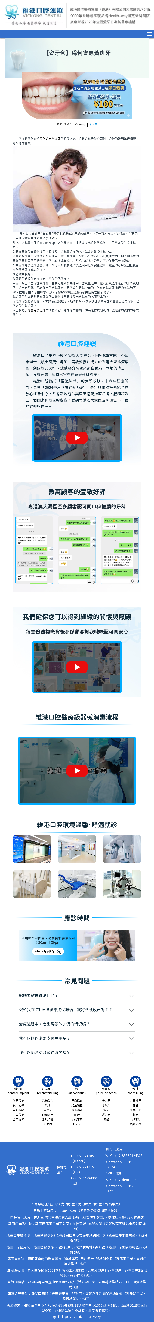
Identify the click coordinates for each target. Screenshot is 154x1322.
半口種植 (18, 1115)
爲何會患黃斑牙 (50, 139)
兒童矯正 (77, 1105)
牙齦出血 (135, 1110)
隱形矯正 (77, 1110)
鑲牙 (106, 1110)
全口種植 (18, 1119)
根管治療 (135, 1124)
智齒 (135, 1105)
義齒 (106, 1119)
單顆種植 (18, 1110)
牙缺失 (106, 1105)
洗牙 (48, 1105)
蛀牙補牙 (135, 1100)
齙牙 (77, 1115)
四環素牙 (47, 1115)
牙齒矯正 (77, 1100)
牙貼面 (48, 1124)
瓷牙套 (93, 124)
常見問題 (47, 1119)
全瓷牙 (106, 1100)
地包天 (77, 1124)
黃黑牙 (48, 1110)
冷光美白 (47, 1100)
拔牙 (135, 1115)
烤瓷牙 (106, 1115)
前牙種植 (18, 1100)
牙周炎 (135, 1119)
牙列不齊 (77, 1119)
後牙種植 (18, 1105)
